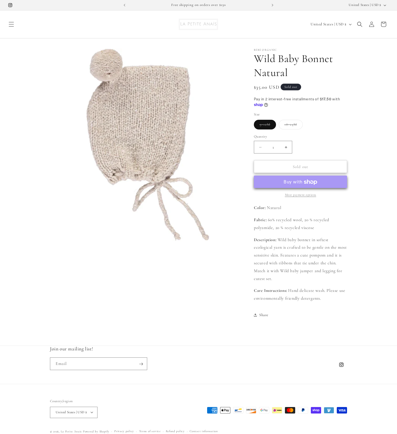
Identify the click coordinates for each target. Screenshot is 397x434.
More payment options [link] (300, 195)
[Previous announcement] (124, 5)
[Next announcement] (272, 5)
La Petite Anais (71, 431)
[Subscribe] (141, 364)
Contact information (204, 431)
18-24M (293, 125)
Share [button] (263, 315)
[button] (11, 24)
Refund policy (175, 431)
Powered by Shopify (96, 431)
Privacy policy (124, 431)
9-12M (268, 125)
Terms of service (150, 431)
